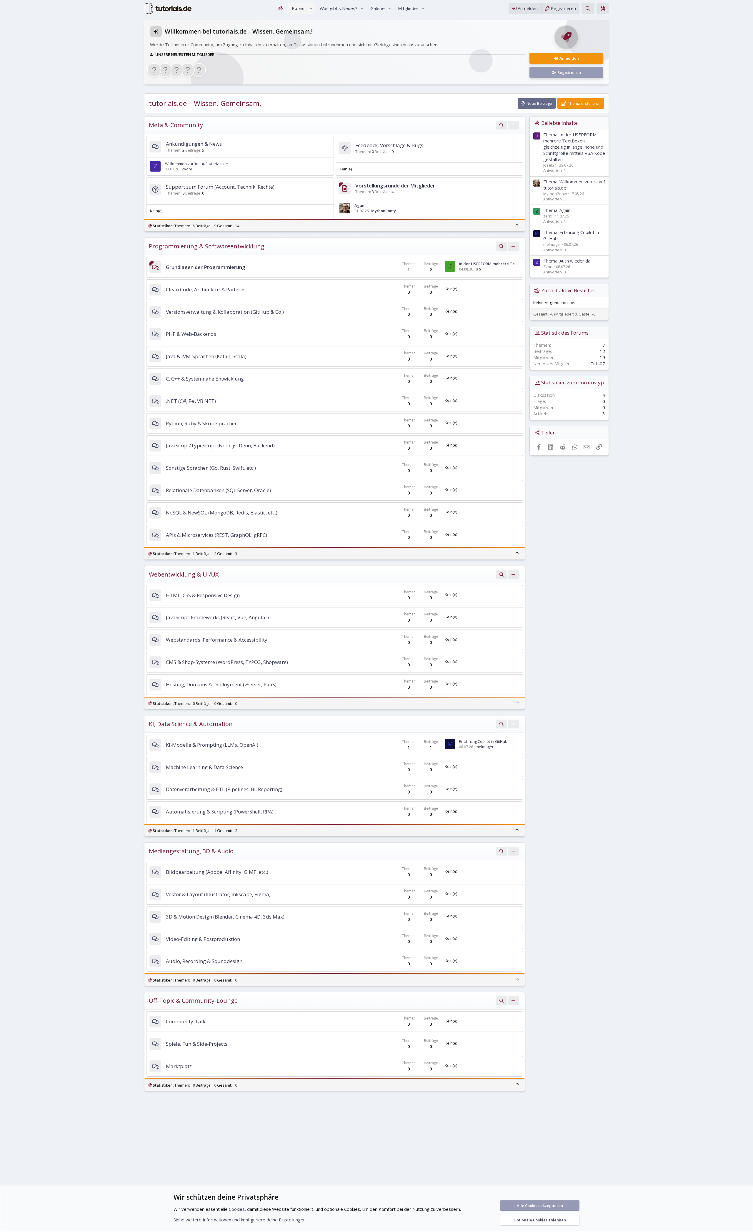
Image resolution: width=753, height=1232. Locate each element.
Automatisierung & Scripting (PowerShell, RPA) (220, 811)
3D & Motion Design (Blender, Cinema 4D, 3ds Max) (225, 916)
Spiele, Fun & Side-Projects (196, 1043)
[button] (311, 8)
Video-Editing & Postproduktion (203, 939)
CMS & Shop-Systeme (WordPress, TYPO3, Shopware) (227, 662)
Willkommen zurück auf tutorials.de (196, 163)
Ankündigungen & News (194, 143)
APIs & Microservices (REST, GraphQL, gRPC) (216, 535)
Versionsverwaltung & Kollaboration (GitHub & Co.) (225, 311)
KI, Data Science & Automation (191, 724)
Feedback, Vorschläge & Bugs (389, 145)
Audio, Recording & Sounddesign (204, 961)
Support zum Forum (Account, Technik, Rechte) (220, 186)
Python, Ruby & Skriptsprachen (202, 423)
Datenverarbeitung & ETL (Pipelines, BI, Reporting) (224, 789)
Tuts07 (597, 363)
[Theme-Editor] (603, 8)
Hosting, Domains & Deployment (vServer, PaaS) (221, 684)
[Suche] (588, 8)
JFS (478, 269)
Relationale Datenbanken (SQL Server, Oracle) (218, 490)
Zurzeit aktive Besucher (568, 290)
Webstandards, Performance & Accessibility (216, 639)
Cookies (237, 1209)
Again (360, 205)
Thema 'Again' (557, 210)
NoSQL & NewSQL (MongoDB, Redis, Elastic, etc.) (221, 512)
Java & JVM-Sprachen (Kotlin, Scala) (206, 356)
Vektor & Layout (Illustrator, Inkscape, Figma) (218, 894)
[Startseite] (280, 8)
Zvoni (187, 169)
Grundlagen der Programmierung (205, 267)
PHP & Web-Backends (191, 334)
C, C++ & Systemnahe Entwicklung (205, 378)
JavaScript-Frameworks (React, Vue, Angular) (217, 617)
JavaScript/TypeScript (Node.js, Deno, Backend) (220, 445)
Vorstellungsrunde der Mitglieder (395, 185)
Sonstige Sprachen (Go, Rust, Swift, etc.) (211, 467)
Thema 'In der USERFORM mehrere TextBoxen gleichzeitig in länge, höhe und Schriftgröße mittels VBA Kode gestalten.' (574, 147)
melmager (485, 746)
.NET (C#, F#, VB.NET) (191, 401)
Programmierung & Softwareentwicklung (206, 246)
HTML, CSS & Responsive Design (203, 595)
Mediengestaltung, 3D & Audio (191, 851)
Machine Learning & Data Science (204, 767)
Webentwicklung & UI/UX (184, 574)
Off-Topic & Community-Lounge (193, 1000)
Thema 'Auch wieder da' (567, 261)
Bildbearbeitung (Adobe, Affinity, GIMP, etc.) (217, 872)
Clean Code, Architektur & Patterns (206, 289)
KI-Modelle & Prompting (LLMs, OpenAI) (212, 744)
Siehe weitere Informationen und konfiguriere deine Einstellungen (240, 1220)
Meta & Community (176, 125)
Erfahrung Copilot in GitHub (483, 741)
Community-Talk (185, 1021)
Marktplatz (179, 1066)
